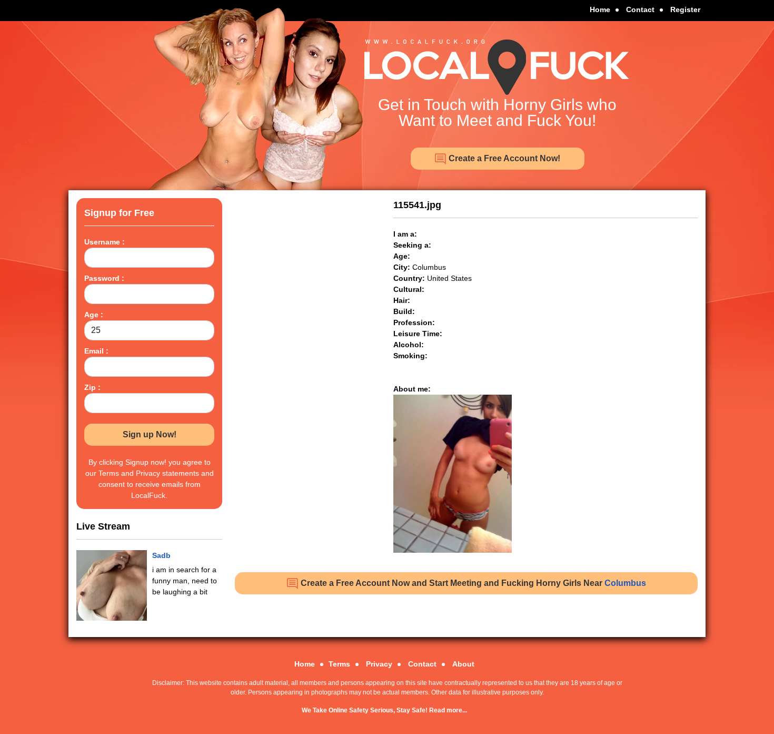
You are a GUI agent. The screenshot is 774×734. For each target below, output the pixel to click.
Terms (339, 664)
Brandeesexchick (183, 555)
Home (600, 9)
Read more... (448, 710)
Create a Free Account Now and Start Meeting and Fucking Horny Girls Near (472, 583)
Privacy (379, 664)
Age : (93, 314)
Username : (104, 242)
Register (685, 9)
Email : (96, 351)
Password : (104, 278)
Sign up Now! (149, 434)
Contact (640, 9)
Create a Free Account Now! (503, 158)
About (463, 664)
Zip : (92, 387)
